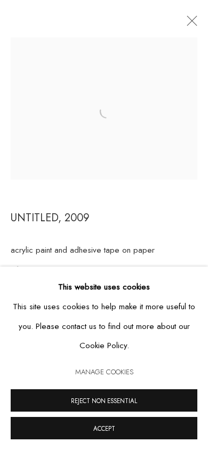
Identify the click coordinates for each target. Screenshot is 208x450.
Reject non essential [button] (104, 401)
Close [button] (189, 24)
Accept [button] (104, 428)
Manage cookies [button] (104, 372)
